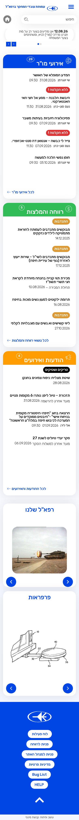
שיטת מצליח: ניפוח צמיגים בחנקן (46, 378)
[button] (71, 6)
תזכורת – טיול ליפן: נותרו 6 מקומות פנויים (40, 395)
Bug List (39, 774)
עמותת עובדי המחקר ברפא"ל (25, 7)
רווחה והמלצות (45, 211)
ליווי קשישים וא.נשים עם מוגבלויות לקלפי (40, 323)
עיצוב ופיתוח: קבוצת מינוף (40, 817)
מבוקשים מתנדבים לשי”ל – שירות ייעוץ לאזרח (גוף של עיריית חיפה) (41, 259)
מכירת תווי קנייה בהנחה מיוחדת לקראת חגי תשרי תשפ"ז (41, 280)
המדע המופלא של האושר (51, 75)
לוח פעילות (40, 734)
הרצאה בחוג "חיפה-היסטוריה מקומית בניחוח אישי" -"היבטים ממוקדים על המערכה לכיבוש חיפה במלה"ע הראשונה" (39, 417)
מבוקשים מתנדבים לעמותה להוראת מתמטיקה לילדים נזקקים (44, 231)
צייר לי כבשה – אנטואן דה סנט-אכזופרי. (41, 141)
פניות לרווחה (39, 744)
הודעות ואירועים (43, 360)
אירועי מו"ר (49, 63)
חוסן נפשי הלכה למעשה (52, 157)
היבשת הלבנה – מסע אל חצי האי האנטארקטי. (46, 100)
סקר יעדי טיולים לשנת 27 (51, 438)
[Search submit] (26, 19)
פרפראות (39, 597)
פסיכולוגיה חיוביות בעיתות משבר (46, 118)
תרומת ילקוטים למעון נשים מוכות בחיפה (41, 299)
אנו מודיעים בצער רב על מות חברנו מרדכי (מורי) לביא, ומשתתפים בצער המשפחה (43, 34)
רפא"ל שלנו (39, 509)
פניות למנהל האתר (39, 754)
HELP (39, 784)
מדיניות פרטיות (39, 764)
